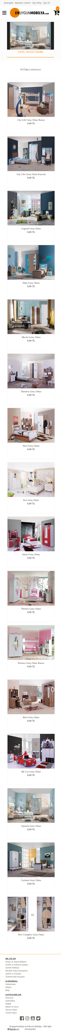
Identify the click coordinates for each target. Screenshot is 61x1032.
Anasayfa (8, 2)
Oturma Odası (11, 1010)
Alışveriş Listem (22, 2)
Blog (7, 990)
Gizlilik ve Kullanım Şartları (16, 965)
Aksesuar (9, 998)
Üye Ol (46, 2)
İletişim (8, 987)
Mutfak (8, 1004)
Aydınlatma (10, 1001)
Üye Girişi (36, 2)
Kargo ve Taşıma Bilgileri (16, 962)
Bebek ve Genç (11, 1007)
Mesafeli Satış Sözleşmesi (16, 971)
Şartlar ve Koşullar (13, 974)
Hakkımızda (10, 984)
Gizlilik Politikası (12, 968)
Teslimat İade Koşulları (15, 977)
